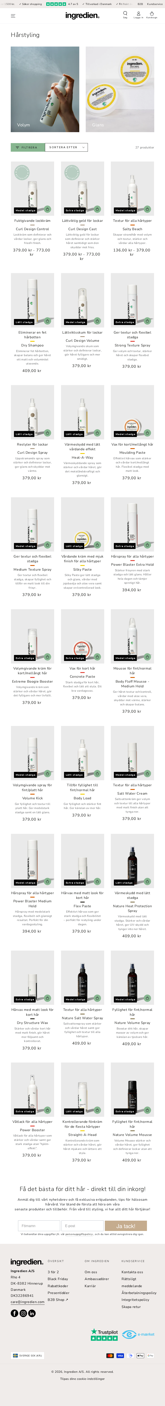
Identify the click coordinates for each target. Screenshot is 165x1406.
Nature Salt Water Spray (82, 1018)
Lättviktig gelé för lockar (82, 220)
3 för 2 (53, 1272)
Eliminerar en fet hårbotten (32, 335)
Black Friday (58, 1279)
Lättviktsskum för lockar (82, 332)
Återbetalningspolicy (139, 1293)
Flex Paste (82, 906)
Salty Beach (132, 229)
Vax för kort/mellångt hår (132, 444)
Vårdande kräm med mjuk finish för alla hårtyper (82, 559)
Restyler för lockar (32, 444)
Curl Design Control (32, 229)
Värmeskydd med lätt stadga (132, 895)
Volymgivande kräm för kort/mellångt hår (32, 671)
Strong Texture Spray (132, 345)
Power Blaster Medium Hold (32, 903)
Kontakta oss (132, 1272)
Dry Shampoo (32, 345)
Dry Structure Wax (32, 1022)
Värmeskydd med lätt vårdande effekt (82, 447)
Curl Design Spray (32, 452)
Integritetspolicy (135, 1299)
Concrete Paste (82, 676)
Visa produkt (47, 209)
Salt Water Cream (132, 793)
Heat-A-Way (82, 457)
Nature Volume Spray (132, 1022)
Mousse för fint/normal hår (132, 671)
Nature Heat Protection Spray (132, 908)
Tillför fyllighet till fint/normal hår (82, 787)
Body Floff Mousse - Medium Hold (132, 684)
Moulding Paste (132, 452)
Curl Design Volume (82, 340)
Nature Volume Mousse (132, 1134)
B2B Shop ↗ (58, 1299)
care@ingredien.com (28, 1302)
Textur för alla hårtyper (132, 220)
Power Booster (32, 1130)
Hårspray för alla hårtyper (132, 556)
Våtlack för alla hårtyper (32, 1121)
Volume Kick (32, 798)
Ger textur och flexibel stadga (132, 335)
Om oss (91, 1272)
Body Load (82, 798)
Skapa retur (131, 1307)
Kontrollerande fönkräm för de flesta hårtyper (82, 1124)
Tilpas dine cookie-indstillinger (82, 1379)
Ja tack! (125, 1226)
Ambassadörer (97, 1279)
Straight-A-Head (82, 1134)
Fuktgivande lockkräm (32, 220)
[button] (125, 15)
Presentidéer (58, 1293)
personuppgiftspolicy (79, 1234)
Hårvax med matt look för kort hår (82, 895)
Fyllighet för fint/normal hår (132, 1012)
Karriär (90, 1286)
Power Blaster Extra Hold (132, 564)
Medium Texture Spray (32, 569)
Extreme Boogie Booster (32, 681)
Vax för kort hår (82, 668)
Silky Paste (82, 569)
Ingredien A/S (74, 1372)
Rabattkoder (58, 1286)
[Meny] (13, 16)
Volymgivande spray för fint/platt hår (32, 787)
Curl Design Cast (82, 229)
